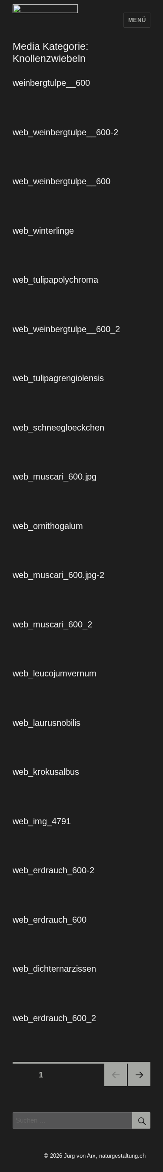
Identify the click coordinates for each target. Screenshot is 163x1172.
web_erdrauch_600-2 (53, 870)
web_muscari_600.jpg (54, 476)
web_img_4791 (42, 821)
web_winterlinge (43, 230)
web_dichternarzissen (54, 968)
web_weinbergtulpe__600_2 (66, 329)
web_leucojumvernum (54, 673)
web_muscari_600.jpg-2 (58, 575)
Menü (137, 20)
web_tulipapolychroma (55, 279)
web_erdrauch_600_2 (54, 1018)
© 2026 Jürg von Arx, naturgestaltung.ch (95, 1155)
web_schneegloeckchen (58, 427)
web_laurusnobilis (46, 723)
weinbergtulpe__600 (51, 83)
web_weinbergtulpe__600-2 (65, 132)
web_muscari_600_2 (52, 624)
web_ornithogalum (48, 526)
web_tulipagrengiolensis (58, 378)
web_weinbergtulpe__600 (61, 181)
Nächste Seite (139, 1075)
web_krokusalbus (46, 772)
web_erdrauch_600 (49, 919)
